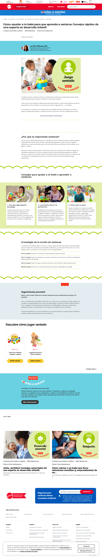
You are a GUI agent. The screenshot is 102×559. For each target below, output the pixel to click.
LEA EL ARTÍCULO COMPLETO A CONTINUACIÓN (51, 115)
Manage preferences (86, 550)
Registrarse (86, 491)
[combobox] (81, 7)
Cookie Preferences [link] (81, 541)
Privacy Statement (65, 547)
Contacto (31, 524)
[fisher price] (78, 1)
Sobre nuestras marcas (12, 510)
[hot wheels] (71, 1)
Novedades (61, 6)
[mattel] (61, 1)
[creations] (84, 1)
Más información (30, 402)
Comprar (8, 524)
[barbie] (65, 1)
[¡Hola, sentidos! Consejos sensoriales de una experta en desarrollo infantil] (26, 445)
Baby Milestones (30, 30)
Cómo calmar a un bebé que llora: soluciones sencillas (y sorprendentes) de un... (74, 470)
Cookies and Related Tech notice (29, 551)
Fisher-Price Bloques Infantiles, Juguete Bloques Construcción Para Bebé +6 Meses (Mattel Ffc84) (15, 353)
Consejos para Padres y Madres (13, 30)
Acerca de (55, 524)
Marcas (51, 6)
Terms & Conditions (36, 549)
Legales (78, 524)
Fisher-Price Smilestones (45, 30)
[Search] (92, 6)
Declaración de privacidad (79, 500)
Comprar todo (21, 6)
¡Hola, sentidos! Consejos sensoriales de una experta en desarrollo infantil (25, 469)
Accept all (86, 546)
